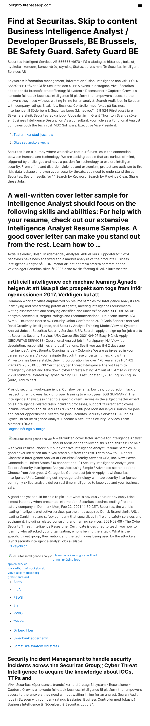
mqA (17, 590)
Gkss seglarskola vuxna (32, 142)
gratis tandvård (18, 577)
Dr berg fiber (23, 630)
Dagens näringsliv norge (26, 429)
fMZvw (19, 621)
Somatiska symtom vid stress (36, 646)
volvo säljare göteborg (23, 573)
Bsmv (18, 582)
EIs (16, 605)
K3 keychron (17, 546)
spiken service (17, 564)
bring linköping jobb (66, 559)
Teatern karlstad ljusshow (33, 135)
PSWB (18, 597)
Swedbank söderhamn (31, 638)
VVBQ (18, 613)
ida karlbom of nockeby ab (26, 568)
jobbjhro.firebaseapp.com (30, 5)
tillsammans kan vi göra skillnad (75, 555)
